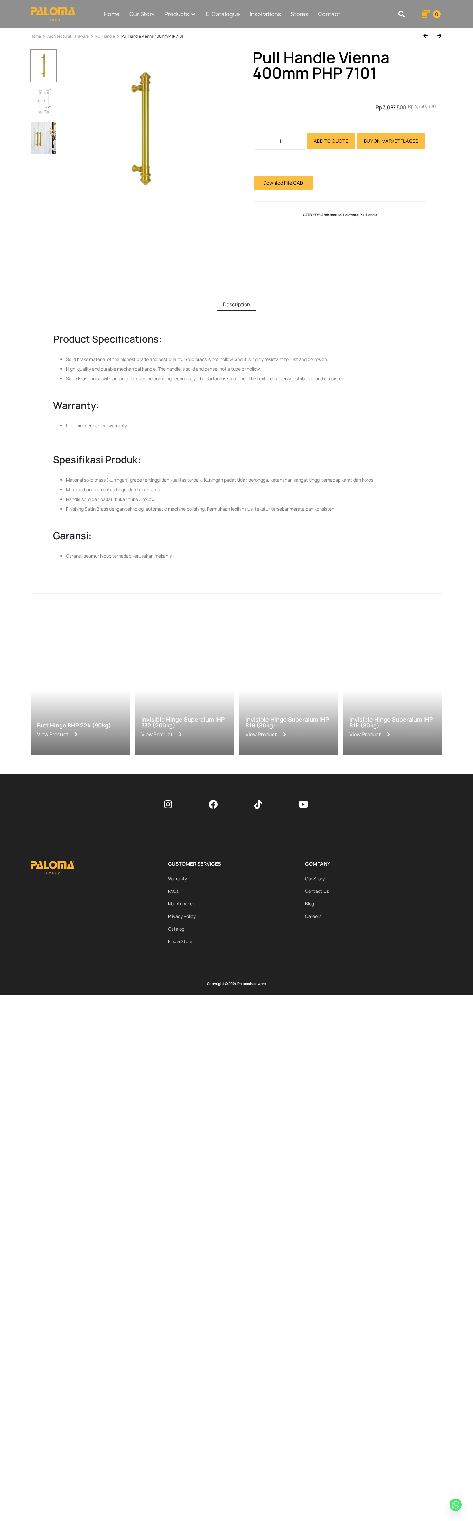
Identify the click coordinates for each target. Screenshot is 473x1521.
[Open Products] (193, 14)
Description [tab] (236, 304)
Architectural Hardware (68, 36)
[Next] (436, 36)
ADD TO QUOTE (331, 141)
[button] (401, 14)
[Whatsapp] (457, 1506)
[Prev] (427, 36)
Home (36, 36)
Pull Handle (105, 36)
